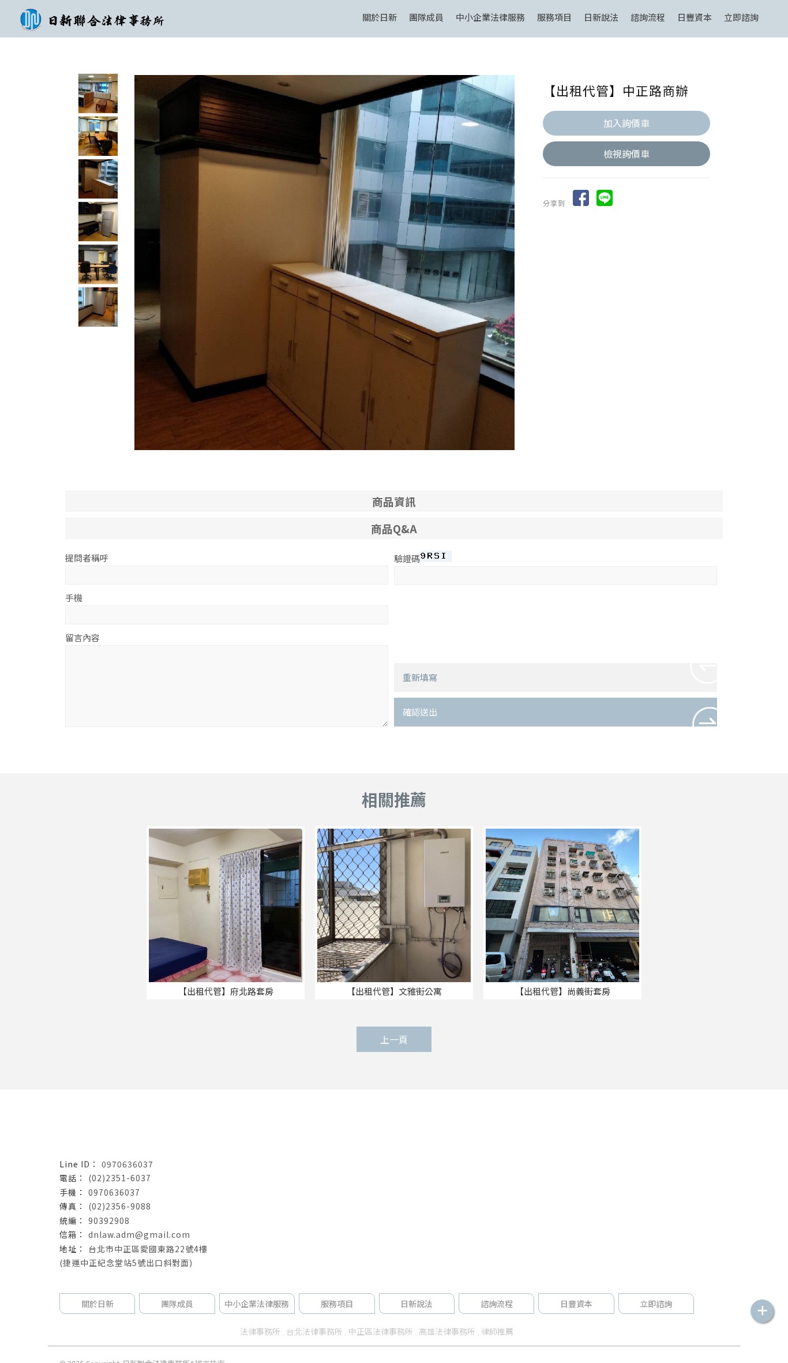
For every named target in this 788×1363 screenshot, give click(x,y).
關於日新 (379, 17)
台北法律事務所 (314, 1331)
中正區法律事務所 (380, 1331)
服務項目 (554, 17)
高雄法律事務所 (447, 1331)
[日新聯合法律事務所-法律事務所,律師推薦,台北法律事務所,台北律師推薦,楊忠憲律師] (92, 22)
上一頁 (394, 1039)
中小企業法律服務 (256, 1303)
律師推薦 (497, 1331)
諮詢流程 (648, 17)
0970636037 (127, 1164)
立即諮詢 (741, 17)
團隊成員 (426, 17)
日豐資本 (694, 17)
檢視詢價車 (626, 153)
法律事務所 (260, 1331)
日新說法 (601, 17)
